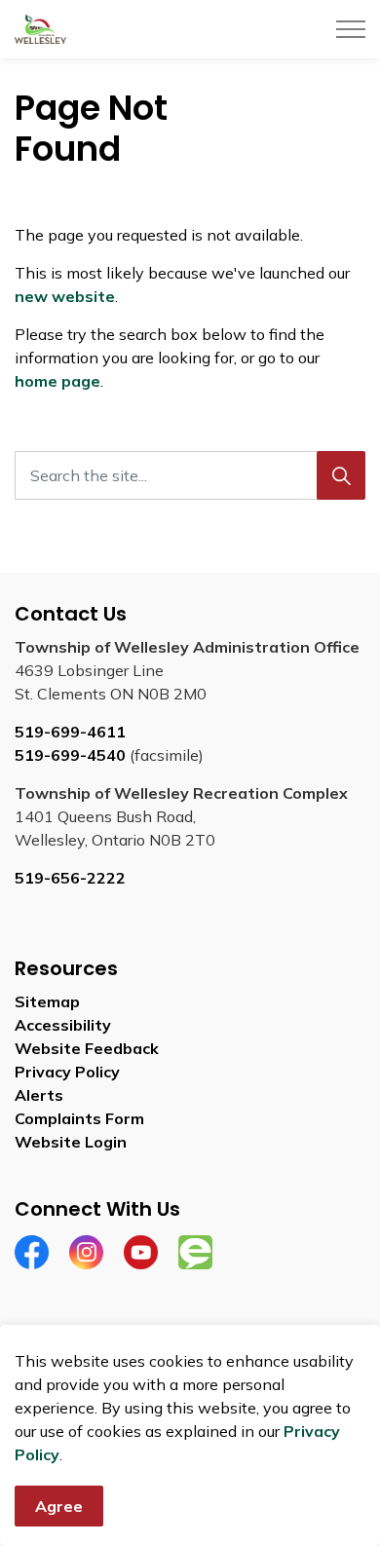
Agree (59, 1506)
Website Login (71, 1141)
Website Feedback (87, 1048)
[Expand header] (351, 29)
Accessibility (63, 1025)
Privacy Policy (67, 1071)
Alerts (39, 1095)
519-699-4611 (70, 731)
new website (65, 296)
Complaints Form (79, 1118)
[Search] (341, 475)
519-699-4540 (70, 755)
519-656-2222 (70, 877)
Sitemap (47, 1001)
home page (57, 381)
